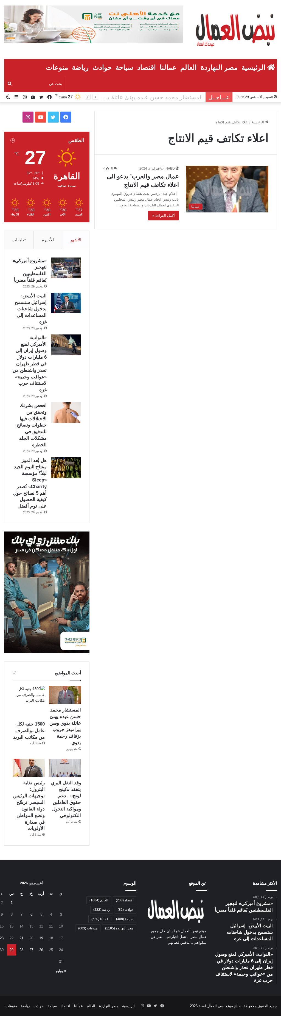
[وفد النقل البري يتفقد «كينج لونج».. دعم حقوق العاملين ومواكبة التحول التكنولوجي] (65, 768)
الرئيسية (254, 67)
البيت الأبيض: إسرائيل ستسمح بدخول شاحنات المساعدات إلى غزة (31, 309)
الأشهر (75, 239)
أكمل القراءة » (163, 216)
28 (21, 950)
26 (41, 950)
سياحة (124, 67)
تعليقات (19, 239)
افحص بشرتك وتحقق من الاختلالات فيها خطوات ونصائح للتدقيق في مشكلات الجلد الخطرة (32, 425)
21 (21, 938)
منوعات (57, 67)
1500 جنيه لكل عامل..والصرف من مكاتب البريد (146, 97)
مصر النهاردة (219, 67)
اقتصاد (146, 67)
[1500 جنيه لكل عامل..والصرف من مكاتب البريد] (29, 702)
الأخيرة (48, 239)
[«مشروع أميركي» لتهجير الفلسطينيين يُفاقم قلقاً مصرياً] (66, 268)
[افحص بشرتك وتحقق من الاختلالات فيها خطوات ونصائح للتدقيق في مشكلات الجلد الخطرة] (66, 412)
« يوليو (61, 971)
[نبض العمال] (234, 29)
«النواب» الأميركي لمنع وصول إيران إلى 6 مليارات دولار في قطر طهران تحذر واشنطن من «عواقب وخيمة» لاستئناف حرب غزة (30, 363)
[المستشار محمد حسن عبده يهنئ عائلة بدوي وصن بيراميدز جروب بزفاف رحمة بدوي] (65, 695)
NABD (170, 168)
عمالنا (168, 67)
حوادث (102, 67)
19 (41, 938)
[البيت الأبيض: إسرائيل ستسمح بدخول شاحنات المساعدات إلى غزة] (66, 303)
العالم (188, 67)
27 (31, 950)
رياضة (80, 67)
